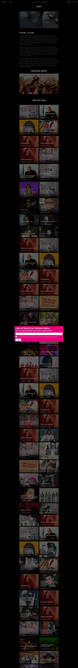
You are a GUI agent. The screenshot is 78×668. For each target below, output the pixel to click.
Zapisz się (18, 339)
